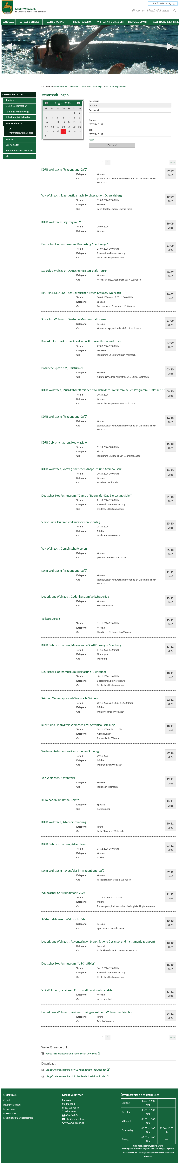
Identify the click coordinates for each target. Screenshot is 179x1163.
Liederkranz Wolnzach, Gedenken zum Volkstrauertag (75, 596)
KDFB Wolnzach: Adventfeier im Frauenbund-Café (72, 870)
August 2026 (62, 103)
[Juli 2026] (46, 103)
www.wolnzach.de (74, 1123)
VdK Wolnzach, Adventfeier (58, 778)
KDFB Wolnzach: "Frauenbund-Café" (64, 169)
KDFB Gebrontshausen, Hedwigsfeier (64, 442)
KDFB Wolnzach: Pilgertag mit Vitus (63, 222)
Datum (92, 120)
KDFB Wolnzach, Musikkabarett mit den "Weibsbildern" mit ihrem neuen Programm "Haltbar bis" (103, 390)
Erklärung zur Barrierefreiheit (18, 1118)
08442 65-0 (71, 1111)
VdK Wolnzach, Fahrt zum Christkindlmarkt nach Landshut (78, 990)
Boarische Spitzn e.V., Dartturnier (62, 368)
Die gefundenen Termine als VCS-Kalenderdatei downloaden (76, 1070)
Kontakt (7, 1100)
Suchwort (94, 110)
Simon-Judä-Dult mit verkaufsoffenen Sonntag (70, 522)
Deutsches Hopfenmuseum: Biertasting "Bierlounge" (74, 244)
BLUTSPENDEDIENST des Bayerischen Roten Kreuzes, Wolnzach (81, 293)
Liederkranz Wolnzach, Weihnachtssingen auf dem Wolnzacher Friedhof (87, 1012)
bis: (91, 130)
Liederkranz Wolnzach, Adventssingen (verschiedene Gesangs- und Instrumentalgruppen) (98, 941)
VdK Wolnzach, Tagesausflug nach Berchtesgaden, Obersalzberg (81, 195)
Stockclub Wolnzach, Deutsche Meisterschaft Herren (74, 270)
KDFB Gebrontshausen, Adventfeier (63, 844)
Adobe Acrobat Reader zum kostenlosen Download (71, 1053)
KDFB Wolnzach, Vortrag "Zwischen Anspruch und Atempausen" (81, 469)
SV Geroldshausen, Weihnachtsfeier (64, 919)
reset (91, 140)
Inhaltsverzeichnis (12, 1105)
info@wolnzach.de (75, 1119)
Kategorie (94, 101)
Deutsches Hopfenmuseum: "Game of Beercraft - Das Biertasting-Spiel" (86, 495)
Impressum (9, 1109)
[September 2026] (78, 103)
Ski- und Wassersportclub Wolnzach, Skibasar (70, 698)
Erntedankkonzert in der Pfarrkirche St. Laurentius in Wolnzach (81, 341)
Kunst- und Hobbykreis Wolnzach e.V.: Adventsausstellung (78, 725)
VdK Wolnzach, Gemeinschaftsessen (64, 548)
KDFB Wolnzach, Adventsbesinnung (63, 822)
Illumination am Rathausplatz (60, 800)
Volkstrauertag (50, 618)
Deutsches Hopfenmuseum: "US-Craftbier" (68, 963)
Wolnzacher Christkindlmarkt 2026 (63, 893)
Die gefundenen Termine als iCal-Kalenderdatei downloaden (76, 1076)
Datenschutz (9, 1113)
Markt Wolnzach (72, 1095)
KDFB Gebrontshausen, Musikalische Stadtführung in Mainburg (81, 645)
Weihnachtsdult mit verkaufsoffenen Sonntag (70, 751)
